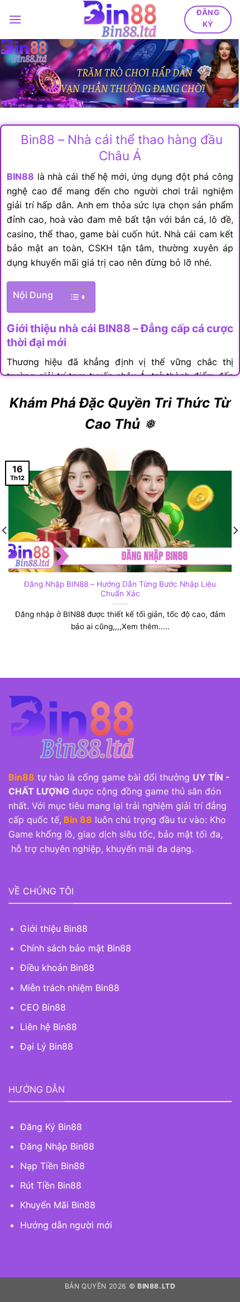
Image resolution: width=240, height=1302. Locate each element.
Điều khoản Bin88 (57, 967)
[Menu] (15, 19)
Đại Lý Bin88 (46, 1046)
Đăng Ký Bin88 (51, 1126)
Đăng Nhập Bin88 (57, 1146)
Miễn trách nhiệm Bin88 (69, 987)
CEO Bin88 (43, 1007)
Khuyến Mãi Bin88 (57, 1204)
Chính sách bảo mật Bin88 (75, 948)
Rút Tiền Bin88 (50, 1185)
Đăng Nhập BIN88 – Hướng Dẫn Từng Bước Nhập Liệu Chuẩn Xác (120, 589)
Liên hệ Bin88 (48, 1026)
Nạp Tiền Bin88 (52, 1165)
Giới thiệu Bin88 (55, 928)
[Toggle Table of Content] (71, 297)
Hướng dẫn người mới (66, 1225)
